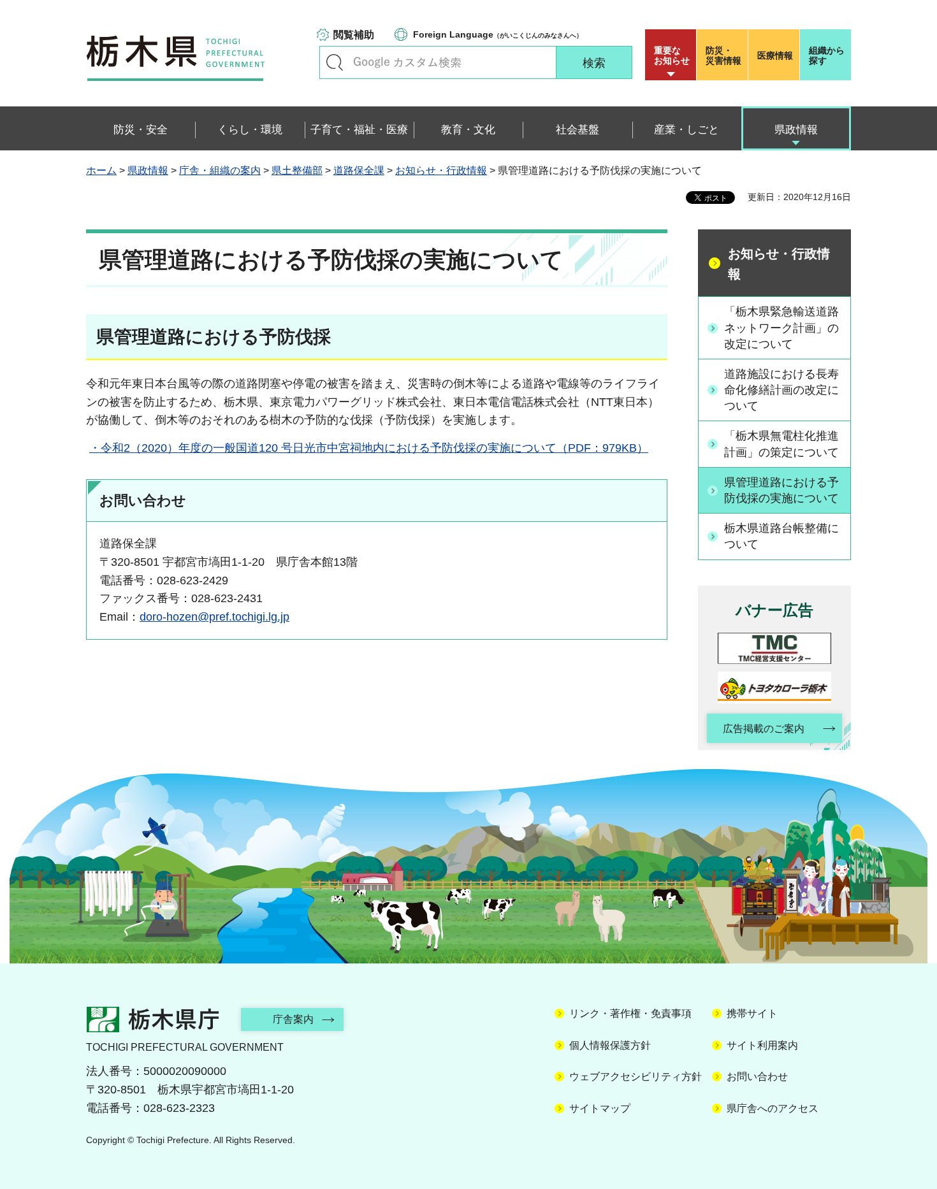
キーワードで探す (334, 62)
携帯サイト (752, 1013)
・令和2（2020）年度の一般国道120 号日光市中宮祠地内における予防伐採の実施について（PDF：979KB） (368, 448)
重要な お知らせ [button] (672, 55)
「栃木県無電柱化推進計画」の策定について (781, 443)
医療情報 (775, 55)
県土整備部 (297, 170)
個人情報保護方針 (610, 1045)
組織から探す (827, 55)
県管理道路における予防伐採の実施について (781, 490)
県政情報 (147, 170)
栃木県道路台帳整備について (781, 536)
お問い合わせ (757, 1076)
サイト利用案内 (762, 1045)
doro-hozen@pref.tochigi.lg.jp (214, 616)
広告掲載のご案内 (763, 728)
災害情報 (723, 55)
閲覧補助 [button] (353, 34)
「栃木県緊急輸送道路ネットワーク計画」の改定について (781, 327)
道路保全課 (358, 170)
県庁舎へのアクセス (772, 1108)
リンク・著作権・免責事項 (630, 1013)
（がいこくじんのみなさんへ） (498, 34)
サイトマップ (599, 1108)
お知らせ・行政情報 (441, 170)
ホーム (101, 170)
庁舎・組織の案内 (220, 170)
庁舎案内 (293, 1019)
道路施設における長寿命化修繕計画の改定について (781, 390)
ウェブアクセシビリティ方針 (635, 1076)
